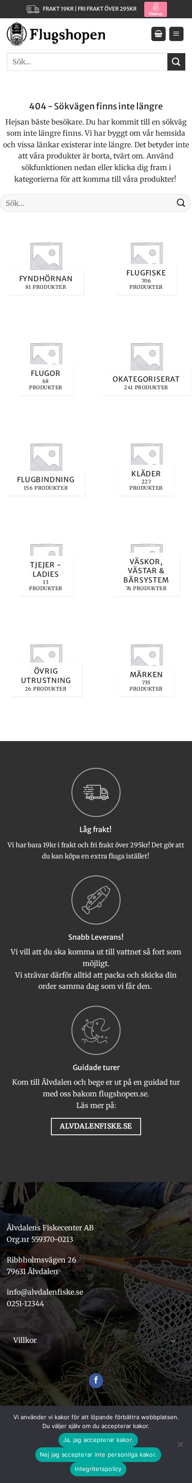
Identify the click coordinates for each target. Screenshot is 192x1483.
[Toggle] (173, 1340)
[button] (158, 34)
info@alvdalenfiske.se (45, 1291)
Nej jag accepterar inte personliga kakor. (98, 1454)
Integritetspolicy (98, 1468)
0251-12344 (26, 1303)
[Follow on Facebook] (96, 1380)
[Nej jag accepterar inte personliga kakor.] (180, 1447)
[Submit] (176, 62)
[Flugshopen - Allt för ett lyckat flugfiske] (56, 34)
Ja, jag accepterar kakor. (98, 1439)
